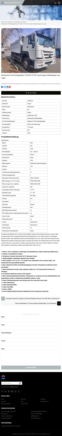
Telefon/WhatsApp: (6, 332)
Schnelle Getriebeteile (6, 416)
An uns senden (32, 93)
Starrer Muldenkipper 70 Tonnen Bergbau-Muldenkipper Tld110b (33, 303)
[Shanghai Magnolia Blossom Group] (9, 377)
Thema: (3, 340)
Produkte (8, 22)
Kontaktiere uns (45, 401)
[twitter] (9, 391)
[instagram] (15, 391)
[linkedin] (5, 391)
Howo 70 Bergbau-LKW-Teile (18, 22)
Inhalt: (3, 349)
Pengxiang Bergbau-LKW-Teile (38, 411)
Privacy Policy (24, 403)
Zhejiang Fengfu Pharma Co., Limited (10, 426)
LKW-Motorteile (35, 416)
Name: (3, 317)
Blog (22, 401)
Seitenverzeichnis (5, 403)
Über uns (23, 399)
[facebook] (2, 391)
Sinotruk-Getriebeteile (36, 413)
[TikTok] (18, 391)
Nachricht (3, 401)
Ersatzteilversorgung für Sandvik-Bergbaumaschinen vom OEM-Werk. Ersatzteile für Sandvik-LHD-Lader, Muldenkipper (35, 299)
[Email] (20, 383)
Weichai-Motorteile (36, 418)
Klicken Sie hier (14, 386)
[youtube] (12, 391)
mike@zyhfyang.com (45, 434)
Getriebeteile (4, 413)
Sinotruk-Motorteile (6, 418)
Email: (3, 325)
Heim (4, 22)
